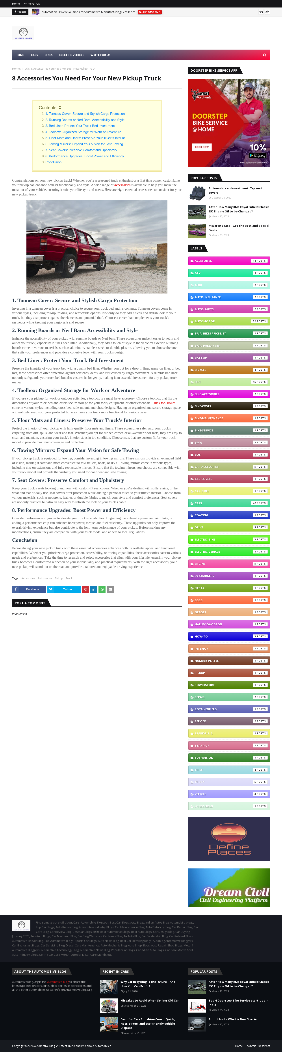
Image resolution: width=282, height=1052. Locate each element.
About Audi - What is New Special (233, 1019)
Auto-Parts (225, 309)
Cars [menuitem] (34, 55)
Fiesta (225, 588)
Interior (225, 649)
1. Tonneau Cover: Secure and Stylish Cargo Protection (85, 113)
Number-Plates (225, 661)
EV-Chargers (225, 576)
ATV (225, 273)
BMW (225, 442)
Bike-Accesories (225, 394)
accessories (122, 185)
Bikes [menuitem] (49, 55)
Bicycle (225, 370)
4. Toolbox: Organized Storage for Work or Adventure (83, 132)
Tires (225, 770)
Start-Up (225, 745)
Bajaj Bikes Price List (225, 333)
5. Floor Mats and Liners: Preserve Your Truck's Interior (85, 138)
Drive (225, 527)
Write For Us (32, 4)
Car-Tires (225, 491)
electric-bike (225, 539)
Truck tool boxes (163, 403)
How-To (225, 636)
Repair (225, 697)
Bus (225, 455)
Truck (25, 69)
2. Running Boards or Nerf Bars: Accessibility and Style (84, 120)
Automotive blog (58, 982)
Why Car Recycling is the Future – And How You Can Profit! (148, 984)
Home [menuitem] (19, 55)
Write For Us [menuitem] (101, 55)
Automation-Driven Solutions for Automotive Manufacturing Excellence (88, 12)
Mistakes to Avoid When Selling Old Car (150, 1000)
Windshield (225, 806)
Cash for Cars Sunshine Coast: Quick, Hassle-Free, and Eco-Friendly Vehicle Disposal (148, 1023)
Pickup (59, 578)
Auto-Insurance (225, 297)
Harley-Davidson (225, 624)
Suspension (225, 758)
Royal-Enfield (225, 709)
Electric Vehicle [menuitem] (71, 55)
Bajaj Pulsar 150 (225, 346)
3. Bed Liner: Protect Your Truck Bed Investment (80, 126)
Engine (225, 564)
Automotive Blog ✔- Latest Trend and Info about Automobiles (72, 1046)
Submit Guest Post (258, 1046)
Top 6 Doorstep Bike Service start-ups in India (239, 1002)
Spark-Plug (225, 733)
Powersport (225, 685)
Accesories (28, 578)
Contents (47, 107)
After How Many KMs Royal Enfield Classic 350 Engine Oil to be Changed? (239, 209)
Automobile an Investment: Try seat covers (235, 190)
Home (16, 4)
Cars (225, 503)
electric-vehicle (225, 552)
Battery (225, 358)
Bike (225, 382)
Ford (225, 600)
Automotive (45, 578)
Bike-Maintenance (225, 418)
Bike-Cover (225, 406)
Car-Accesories (225, 467)
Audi (225, 285)
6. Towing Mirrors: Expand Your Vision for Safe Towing (84, 144)
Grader (225, 612)
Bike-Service (225, 430)
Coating (225, 515)
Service (225, 721)
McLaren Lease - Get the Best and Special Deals (239, 228)
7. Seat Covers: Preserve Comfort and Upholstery (81, 150)
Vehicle (225, 794)
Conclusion (53, 162)
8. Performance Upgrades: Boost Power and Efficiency (84, 156)
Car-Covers (225, 479)
